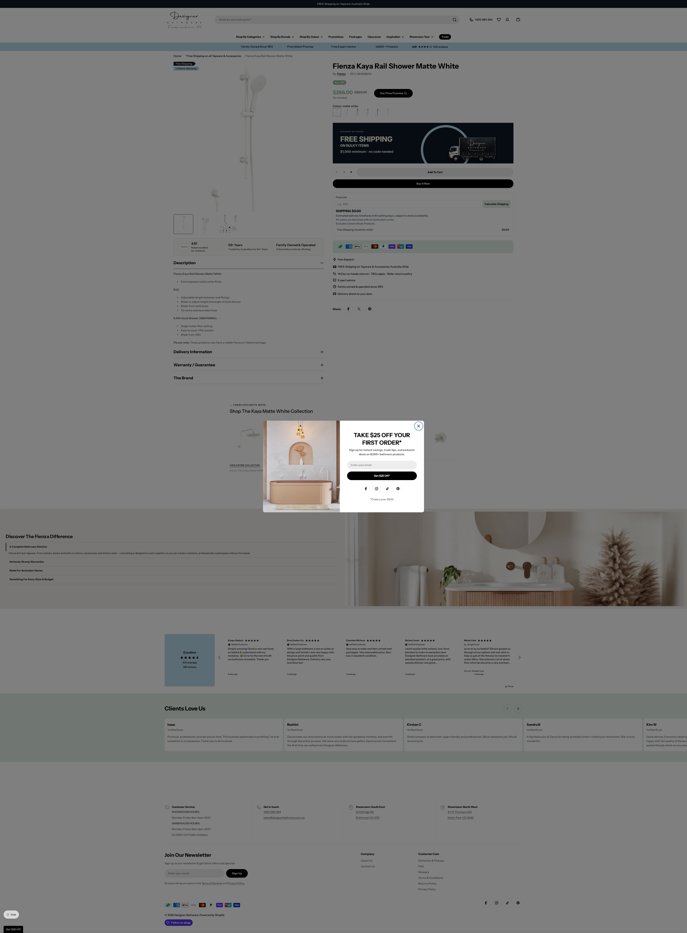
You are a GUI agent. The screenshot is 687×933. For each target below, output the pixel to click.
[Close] (418, 426)
